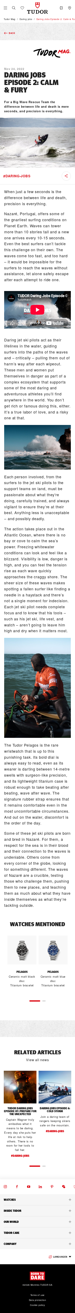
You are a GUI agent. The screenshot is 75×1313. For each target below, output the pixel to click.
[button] (13, 8)
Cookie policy (37, 1305)
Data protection (37, 1300)
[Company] (37, 1243)
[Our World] (37, 1221)
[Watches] (37, 1199)
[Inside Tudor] (37, 1210)
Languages (60, 1256)
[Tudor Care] (37, 1232)
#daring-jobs (17, 176)
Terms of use (37, 1295)
